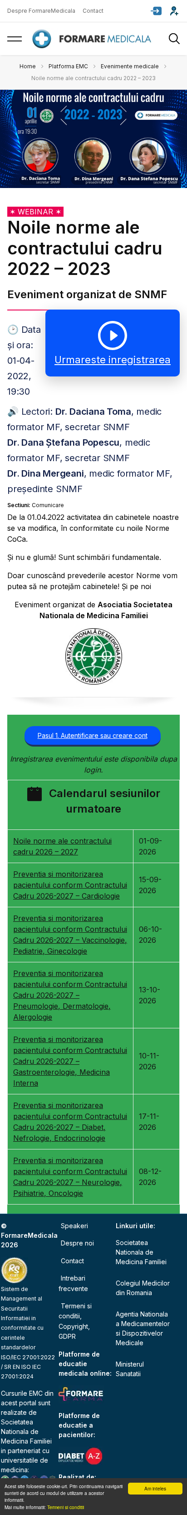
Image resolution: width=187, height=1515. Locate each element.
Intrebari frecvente (73, 1283)
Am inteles (155, 1488)
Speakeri (74, 1226)
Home (28, 66)
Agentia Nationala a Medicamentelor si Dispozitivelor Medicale (143, 1328)
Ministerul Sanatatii (130, 1369)
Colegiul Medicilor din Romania (143, 1287)
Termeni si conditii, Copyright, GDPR (75, 1321)
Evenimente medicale (130, 66)
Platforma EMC (68, 66)
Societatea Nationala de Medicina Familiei (26, 1431)
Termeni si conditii (65, 1507)
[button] (156, 11)
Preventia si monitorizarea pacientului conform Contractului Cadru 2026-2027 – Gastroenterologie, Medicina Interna (70, 1061)
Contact (93, 10)
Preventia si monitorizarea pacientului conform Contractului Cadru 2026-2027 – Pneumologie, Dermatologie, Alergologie (70, 995)
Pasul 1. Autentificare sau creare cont (93, 735)
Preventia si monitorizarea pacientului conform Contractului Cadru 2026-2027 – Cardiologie (70, 884)
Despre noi (77, 1243)
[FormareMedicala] (93, 39)
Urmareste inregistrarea (112, 360)
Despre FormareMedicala (41, 10)
